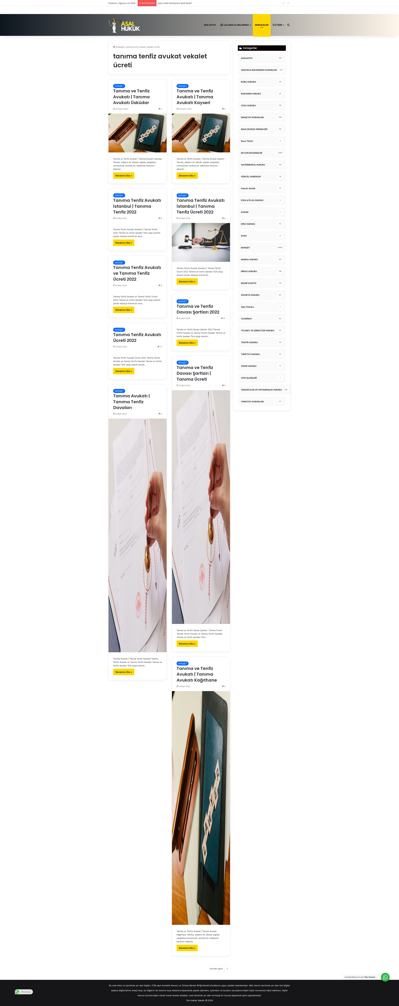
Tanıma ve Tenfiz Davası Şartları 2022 (198, 309)
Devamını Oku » (123, 175)
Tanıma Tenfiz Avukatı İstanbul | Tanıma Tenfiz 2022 (137, 206)
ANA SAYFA (210, 25)
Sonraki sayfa (216, 968)
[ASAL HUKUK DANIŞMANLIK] (124, 25)
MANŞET (119, 86)
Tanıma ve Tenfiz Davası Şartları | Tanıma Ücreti (195, 373)
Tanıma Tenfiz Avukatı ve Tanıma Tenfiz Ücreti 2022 (137, 273)
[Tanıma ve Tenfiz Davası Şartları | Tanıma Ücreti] (201, 507)
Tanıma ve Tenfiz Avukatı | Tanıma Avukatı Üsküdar (131, 97)
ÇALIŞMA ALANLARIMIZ (236, 25)
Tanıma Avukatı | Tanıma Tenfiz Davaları (131, 402)
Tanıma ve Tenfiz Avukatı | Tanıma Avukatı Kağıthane (197, 674)
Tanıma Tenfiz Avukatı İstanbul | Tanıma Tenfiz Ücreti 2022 (201, 206)
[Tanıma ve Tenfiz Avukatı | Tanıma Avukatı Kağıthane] (201, 808)
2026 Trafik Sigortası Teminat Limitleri (176, 3)
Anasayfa (120, 47)
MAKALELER (261, 25)
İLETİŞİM (277, 25)
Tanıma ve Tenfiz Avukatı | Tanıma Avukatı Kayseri (195, 97)
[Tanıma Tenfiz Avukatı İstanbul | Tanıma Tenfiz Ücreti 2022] (201, 242)
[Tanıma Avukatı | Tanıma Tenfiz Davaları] (137, 535)
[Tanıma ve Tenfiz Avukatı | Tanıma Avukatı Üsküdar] (137, 133)
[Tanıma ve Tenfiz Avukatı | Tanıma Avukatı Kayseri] (201, 133)
